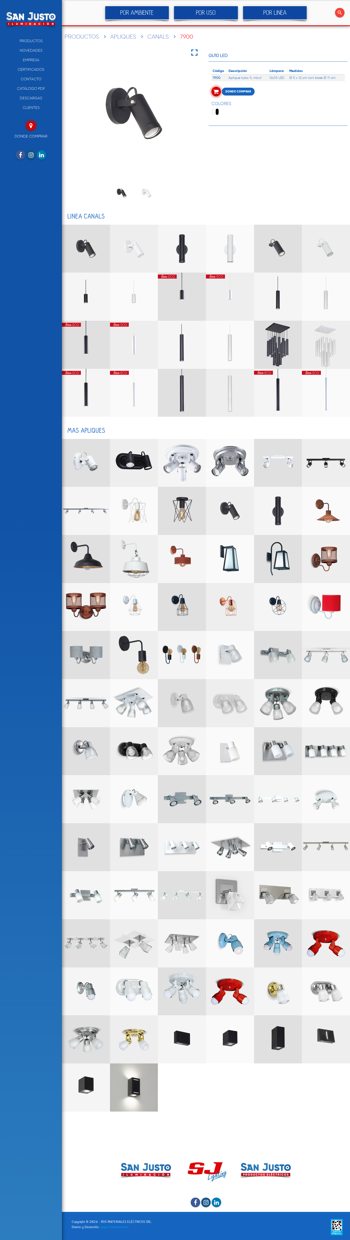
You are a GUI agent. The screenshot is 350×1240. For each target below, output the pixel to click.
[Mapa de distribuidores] (31, 125)
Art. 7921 (182, 297)
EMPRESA (31, 60)
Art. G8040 (182, 463)
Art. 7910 (182, 249)
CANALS (158, 36)
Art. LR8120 (134, 991)
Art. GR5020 (278, 463)
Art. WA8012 (182, 655)
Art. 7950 (182, 393)
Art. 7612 (86, 559)
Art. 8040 (86, 1039)
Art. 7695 (326, 511)
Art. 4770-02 (326, 1039)
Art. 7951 (278, 393)
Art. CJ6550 (182, 607)
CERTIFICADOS (31, 69)
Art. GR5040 (86, 511)
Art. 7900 (86, 249)
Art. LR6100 (86, 751)
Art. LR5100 (182, 703)
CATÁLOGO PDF (31, 88)
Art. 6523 (278, 895)
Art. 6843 (182, 943)
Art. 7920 (86, 297)
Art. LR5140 (278, 703)
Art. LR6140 (182, 751)
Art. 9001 (134, 511)
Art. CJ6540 (134, 607)
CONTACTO (31, 79)
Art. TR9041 (182, 895)
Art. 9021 (278, 751)
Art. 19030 (182, 847)
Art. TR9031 (134, 895)
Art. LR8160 (326, 943)
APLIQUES (123, 36)
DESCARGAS (31, 98)
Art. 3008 (182, 559)
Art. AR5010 (230, 655)
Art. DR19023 (230, 799)
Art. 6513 (230, 895)
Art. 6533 (326, 895)
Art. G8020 (134, 463)
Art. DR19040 (326, 847)
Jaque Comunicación (114, 1227)
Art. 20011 (326, 559)
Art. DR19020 (278, 847)
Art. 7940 (182, 345)
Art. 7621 (134, 559)
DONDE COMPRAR (238, 91)
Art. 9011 (230, 751)
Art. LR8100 (230, 943)
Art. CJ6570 (278, 607)
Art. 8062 (134, 1039)
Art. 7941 (86, 393)
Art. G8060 (230, 463)
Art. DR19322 (326, 799)
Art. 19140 (230, 847)
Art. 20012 (86, 607)
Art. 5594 (278, 559)
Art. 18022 (326, 991)
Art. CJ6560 (230, 607)
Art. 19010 (86, 847)
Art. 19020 (134, 847)
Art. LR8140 (278, 943)
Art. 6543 (86, 943)
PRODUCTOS (31, 41)
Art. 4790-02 (134, 1087)
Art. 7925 (278, 249)
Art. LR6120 (134, 751)
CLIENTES (31, 107)
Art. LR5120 (230, 703)
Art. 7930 (278, 297)
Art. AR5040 (86, 703)
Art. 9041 (326, 751)
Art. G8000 (86, 463)
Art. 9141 (86, 799)
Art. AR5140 (134, 703)
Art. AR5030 (326, 655)
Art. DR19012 (134, 799)
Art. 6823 (134, 943)
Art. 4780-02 (86, 1087)
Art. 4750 (230, 1039)
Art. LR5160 (326, 703)
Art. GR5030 (326, 463)
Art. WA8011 (134, 655)
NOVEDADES (31, 50)
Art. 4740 (182, 1039)
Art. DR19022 (182, 799)
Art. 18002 (278, 991)
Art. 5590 (230, 559)
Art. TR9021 (86, 895)
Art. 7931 (86, 345)
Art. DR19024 (278, 799)
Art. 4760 (278, 1039)
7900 (186, 36)
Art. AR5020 (278, 655)
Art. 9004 (182, 511)
